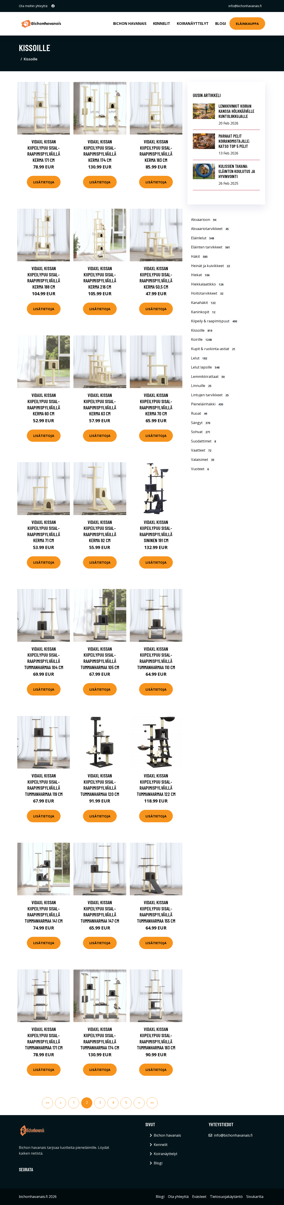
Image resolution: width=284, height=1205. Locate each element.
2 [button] (87, 1102)
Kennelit (161, 23)
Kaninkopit (203, 311)
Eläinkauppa (247, 23)
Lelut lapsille (205, 367)
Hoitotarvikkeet (207, 293)
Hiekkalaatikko (207, 284)
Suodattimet (203, 441)
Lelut (199, 358)
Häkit (199, 256)
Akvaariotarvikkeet (210, 228)
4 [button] (113, 1102)
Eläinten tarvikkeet (210, 247)
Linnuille (201, 385)
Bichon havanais (129, 23)
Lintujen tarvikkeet (210, 394)
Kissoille (201, 330)
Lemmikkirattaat (208, 376)
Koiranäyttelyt (193, 23)
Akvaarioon (203, 219)
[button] (47, 1102)
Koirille (201, 339)
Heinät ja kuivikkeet (210, 265)
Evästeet (199, 1196)
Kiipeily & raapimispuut (214, 321)
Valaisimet (202, 459)
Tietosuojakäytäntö (226, 1196)
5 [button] (126, 1102)
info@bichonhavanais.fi (245, 6)
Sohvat (200, 431)
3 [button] (100, 1102)
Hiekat (200, 274)
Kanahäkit (203, 302)
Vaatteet (201, 450)
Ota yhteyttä (178, 1196)
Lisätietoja (43, 182)
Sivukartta (254, 1196)
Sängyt (200, 422)
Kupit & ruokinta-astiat (213, 348)
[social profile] (53, 6)
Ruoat (199, 413)
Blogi (220, 23)
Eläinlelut (202, 238)
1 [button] (74, 1102)
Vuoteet (200, 468)
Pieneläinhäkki (207, 404)
